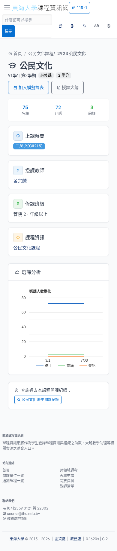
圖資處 (60, 539)
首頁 (17, 53)
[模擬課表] (61, 26)
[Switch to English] (85, 26)
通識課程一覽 (13, 481)
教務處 (75, 539)
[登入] (73, 26)
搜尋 (8, 31)
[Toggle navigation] (7, 8)
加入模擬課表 (31, 87)
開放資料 (67, 481)
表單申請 (67, 475)
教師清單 (67, 486)
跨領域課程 (69, 470)
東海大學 (17, 539)
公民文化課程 (40, 53)
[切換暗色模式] (109, 26)
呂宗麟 (20, 181)
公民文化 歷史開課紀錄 (40, 399)
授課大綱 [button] (70, 87)
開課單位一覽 (13, 475)
